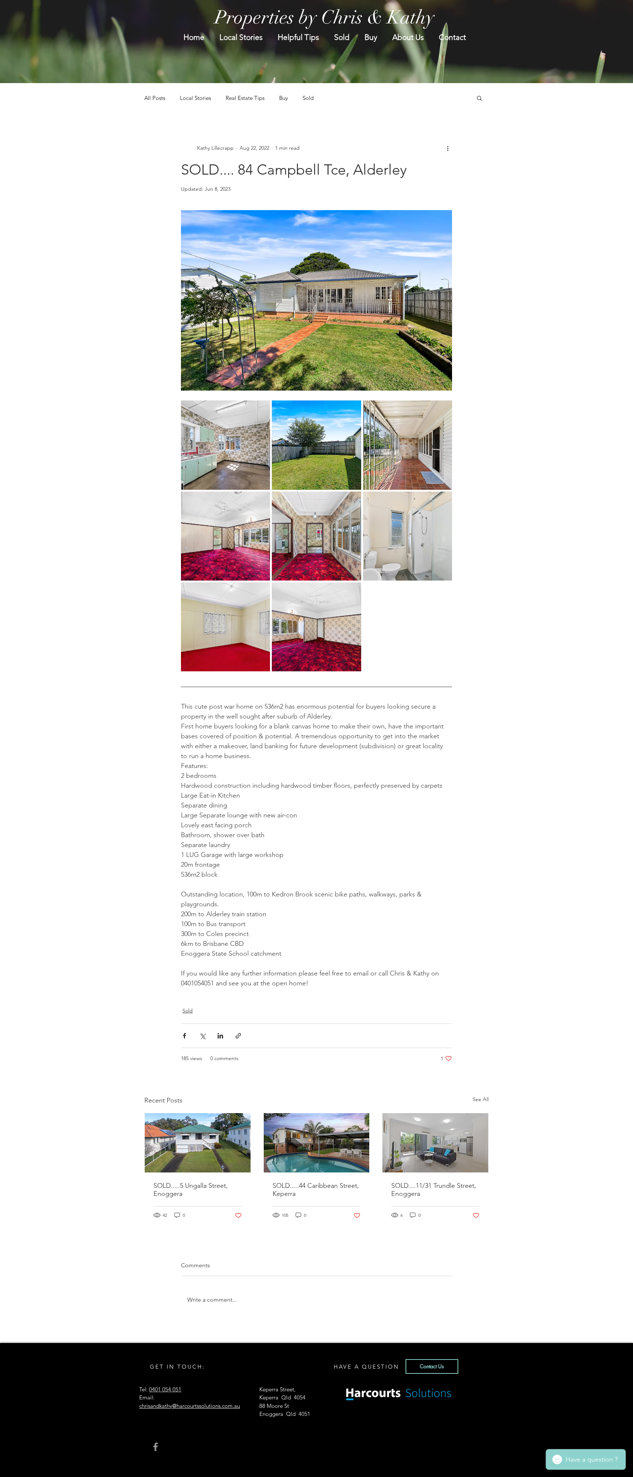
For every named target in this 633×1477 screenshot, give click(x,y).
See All (481, 1099)
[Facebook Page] (155, 1446)
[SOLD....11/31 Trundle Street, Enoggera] (435, 1142)
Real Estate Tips (245, 97)
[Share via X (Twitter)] (202, 1035)
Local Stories (195, 97)
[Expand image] (225, 444)
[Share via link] (238, 1035)
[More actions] (447, 147)
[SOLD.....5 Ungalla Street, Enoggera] (198, 1142)
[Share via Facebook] (184, 1035)
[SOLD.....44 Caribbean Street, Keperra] (317, 1142)
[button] (479, 98)
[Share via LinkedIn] (220, 1035)
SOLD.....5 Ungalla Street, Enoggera (190, 1190)
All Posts (154, 97)
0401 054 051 (165, 1389)
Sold (308, 97)
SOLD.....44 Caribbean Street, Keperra (316, 1190)
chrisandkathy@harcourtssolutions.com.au (189, 1405)
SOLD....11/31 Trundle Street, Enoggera (433, 1190)
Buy (283, 97)
